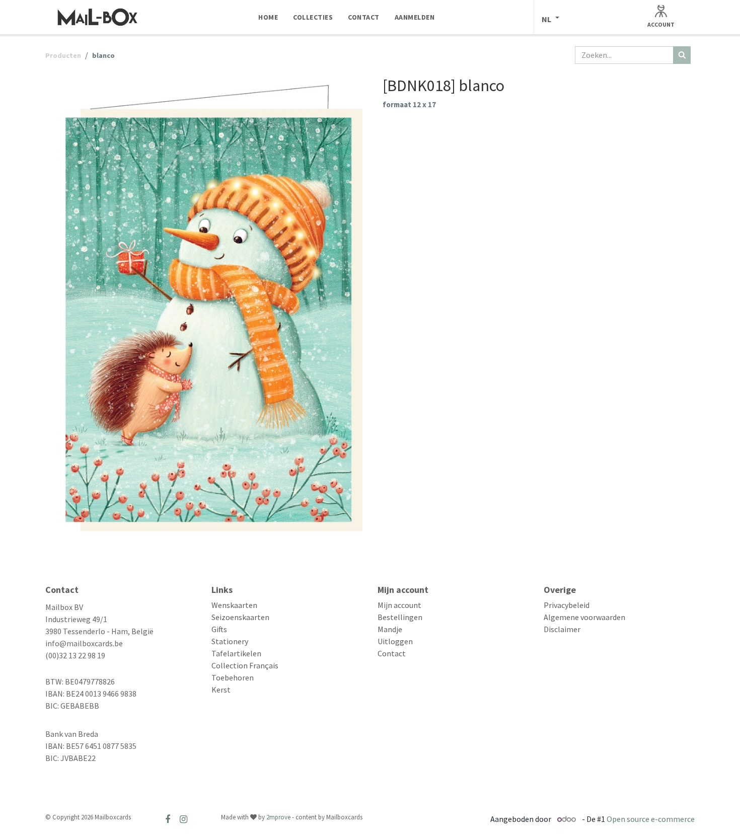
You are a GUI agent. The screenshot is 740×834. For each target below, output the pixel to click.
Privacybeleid (566, 605)
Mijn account (399, 605)
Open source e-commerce (651, 819)
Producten (63, 55)
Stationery (229, 641)
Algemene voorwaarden (584, 617)
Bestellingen (400, 617)
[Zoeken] (682, 55)
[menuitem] (268, 17)
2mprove (278, 817)
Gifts (219, 629)
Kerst (221, 690)
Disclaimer (562, 629)
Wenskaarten (234, 605)
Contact (392, 653)
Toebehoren (232, 677)
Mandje (390, 629)
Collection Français (244, 665)
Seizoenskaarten (240, 617)
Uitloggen (395, 641)
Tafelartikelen (236, 653)
